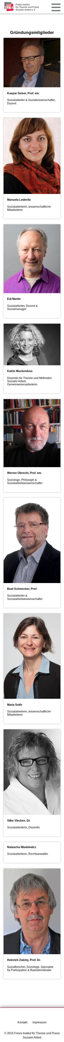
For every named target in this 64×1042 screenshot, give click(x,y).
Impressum (39, 1022)
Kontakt (22, 1022)
